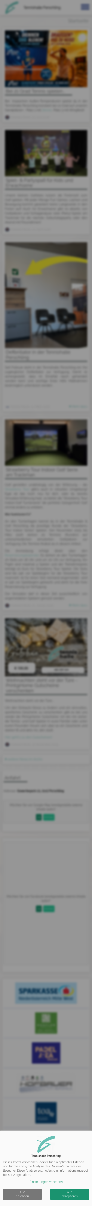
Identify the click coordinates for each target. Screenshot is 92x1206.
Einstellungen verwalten (46, 1182)
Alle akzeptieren (70, 1194)
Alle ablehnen (22, 1194)
